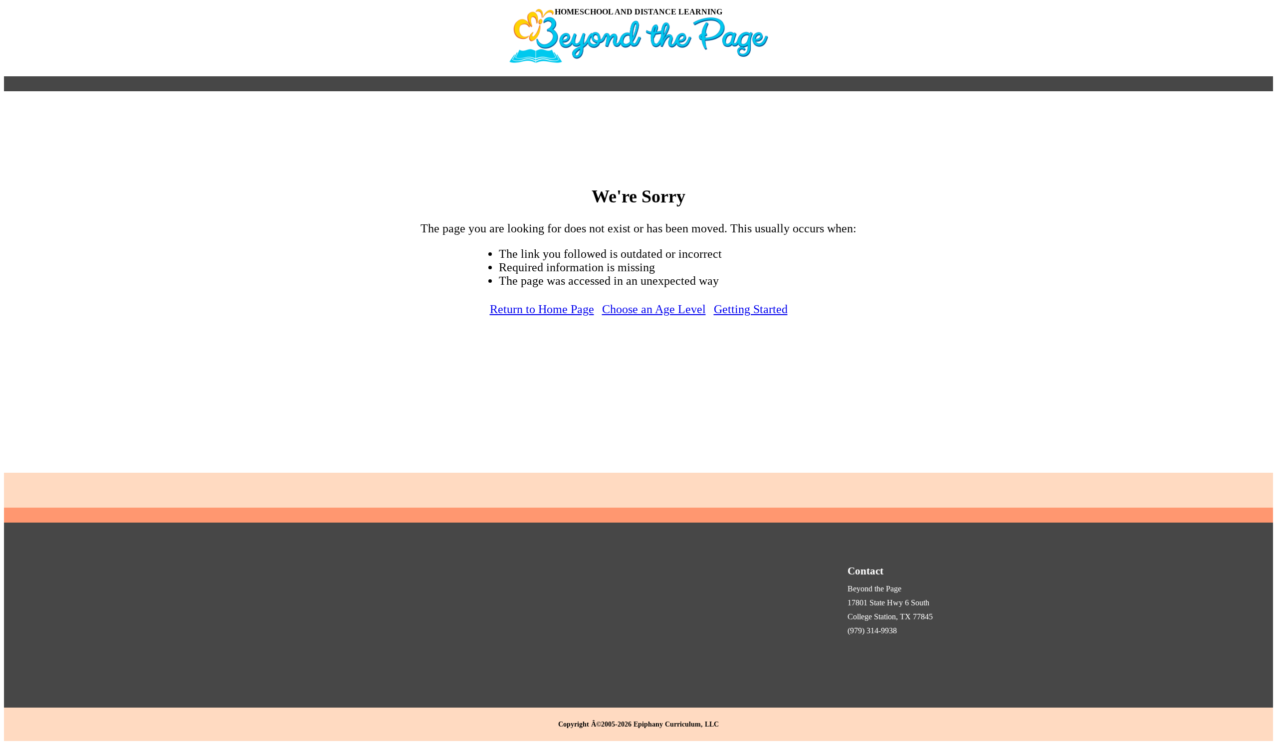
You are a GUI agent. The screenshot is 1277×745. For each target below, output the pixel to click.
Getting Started (751, 309)
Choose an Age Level (654, 309)
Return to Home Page (542, 309)
